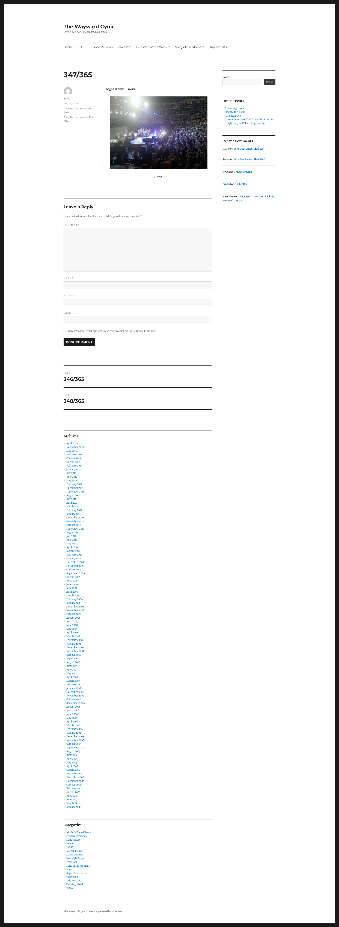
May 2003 (71, 803)
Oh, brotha (241, 184)
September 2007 (75, 658)
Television (72, 876)
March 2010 (73, 551)
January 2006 (73, 732)
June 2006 (72, 714)
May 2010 (71, 543)
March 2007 (73, 680)
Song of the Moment (190, 47)
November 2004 (75, 781)
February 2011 (74, 510)
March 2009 (73, 595)
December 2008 (75, 606)
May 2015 (71, 450)
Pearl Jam (124, 47)
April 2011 (71, 502)
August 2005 (73, 751)
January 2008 (73, 643)
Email (69, 295)
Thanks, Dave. (233, 115)
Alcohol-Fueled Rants (78, 832)
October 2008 (73, 614)
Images (83, 108)
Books (68, 47)
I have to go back (234, 108)
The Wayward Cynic (89, 26)
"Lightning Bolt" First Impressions (245, 123)
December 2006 (75, 691)
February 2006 (74, 729)
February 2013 (74, 465)
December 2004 (75, 777)
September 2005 (75, 747)
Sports (70, 869)
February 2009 (74, 599)
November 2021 (75, 447)
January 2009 (73, 602)
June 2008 (72, 625)
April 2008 (72, 632)
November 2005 (75, 740)
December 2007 (75, 647)
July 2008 (71, 621)
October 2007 (73, 654)
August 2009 (73, 576)
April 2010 (72, 547)
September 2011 (75, 491)
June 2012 (71, 476)
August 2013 (73, 462)
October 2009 (74, 569)
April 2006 (72, 721)
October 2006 (74, 699)
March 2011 (72, 506)
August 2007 (73, 662)
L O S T (82, 47)
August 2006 (73, 706)
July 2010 (71, 536)
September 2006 (75, 703)
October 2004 (73, 784)
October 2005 (73, 743)
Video (69, 888)
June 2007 (72, 669)
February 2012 (74, 484)
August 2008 (73, 617)
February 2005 (74, 773)
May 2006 (72, 717)
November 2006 (75, 695)
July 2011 (71, 499)
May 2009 (72, 588)
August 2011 (73, 495)
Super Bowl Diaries (77, 873)
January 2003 (73, 806)
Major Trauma (244, 171)
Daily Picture (71, 108)
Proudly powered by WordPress (106, 911)
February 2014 (74, 454)
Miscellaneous (74, 850)
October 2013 (73, 458)
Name (69, 278)
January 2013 (73, 469)
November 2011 (75, 487)
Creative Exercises (76, 836)
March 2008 (73, 636)
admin (67, 98)
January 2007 (73, 688)
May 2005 (71, 762)
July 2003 (71, 795)
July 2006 (71, 710)
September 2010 (75, 528)
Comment (72, 224)
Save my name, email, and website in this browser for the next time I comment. (112, 331)
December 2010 (75, 517)
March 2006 (73, 725)
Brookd (226, 184)
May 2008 (71, 628)
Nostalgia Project (75, 858)
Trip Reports (218, 47)
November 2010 (75, 521)
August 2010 (73, 532)
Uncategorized (74, 884)
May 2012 (71, 480)
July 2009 (71, 580)
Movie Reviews (102, 47)
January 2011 (73, 513)
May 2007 (71, 673)
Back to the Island (235, 112)
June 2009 (72, 584)
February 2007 (74, 684)
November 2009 (75, 565)
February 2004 (74, 788)
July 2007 (71, 666)
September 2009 (75, 573)
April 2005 (72, 766)
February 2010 (74, 554)
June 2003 (72, 799)
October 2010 (73, 525)
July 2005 (71, 755)
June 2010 (71, 539)
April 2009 (72, 591)
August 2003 (73, 792)
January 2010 (73, 558)
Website (70, 312)
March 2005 (73, 769)
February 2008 (74, 640)
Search (226, 76)
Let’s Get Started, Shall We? (249, 148)
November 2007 (75, 651)
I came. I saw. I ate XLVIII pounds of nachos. (249, 119)
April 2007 (72, 677)
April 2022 (72, 443)
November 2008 (75, 610)
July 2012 (71, 473)
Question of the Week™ (153, 47)
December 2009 (75, 562)
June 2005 (72, 758)
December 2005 (75, 736)
